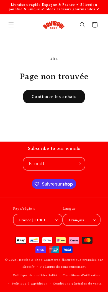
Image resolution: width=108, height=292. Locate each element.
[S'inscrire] (79, 164)
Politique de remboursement (63, 266)
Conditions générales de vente (77, 283)
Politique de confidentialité (35, 275)
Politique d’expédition (29, 283)
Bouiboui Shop (31, 259)
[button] (11, 25)
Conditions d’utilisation (82, 275)
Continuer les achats (54, 96)
